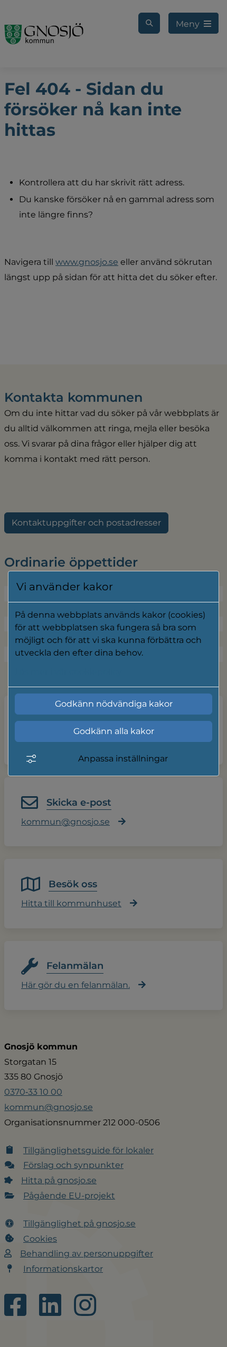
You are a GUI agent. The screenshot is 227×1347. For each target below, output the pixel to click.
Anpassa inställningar (123, 759)
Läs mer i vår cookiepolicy (68, 672)
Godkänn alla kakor (113, 731)
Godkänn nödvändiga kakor (114, 704)
